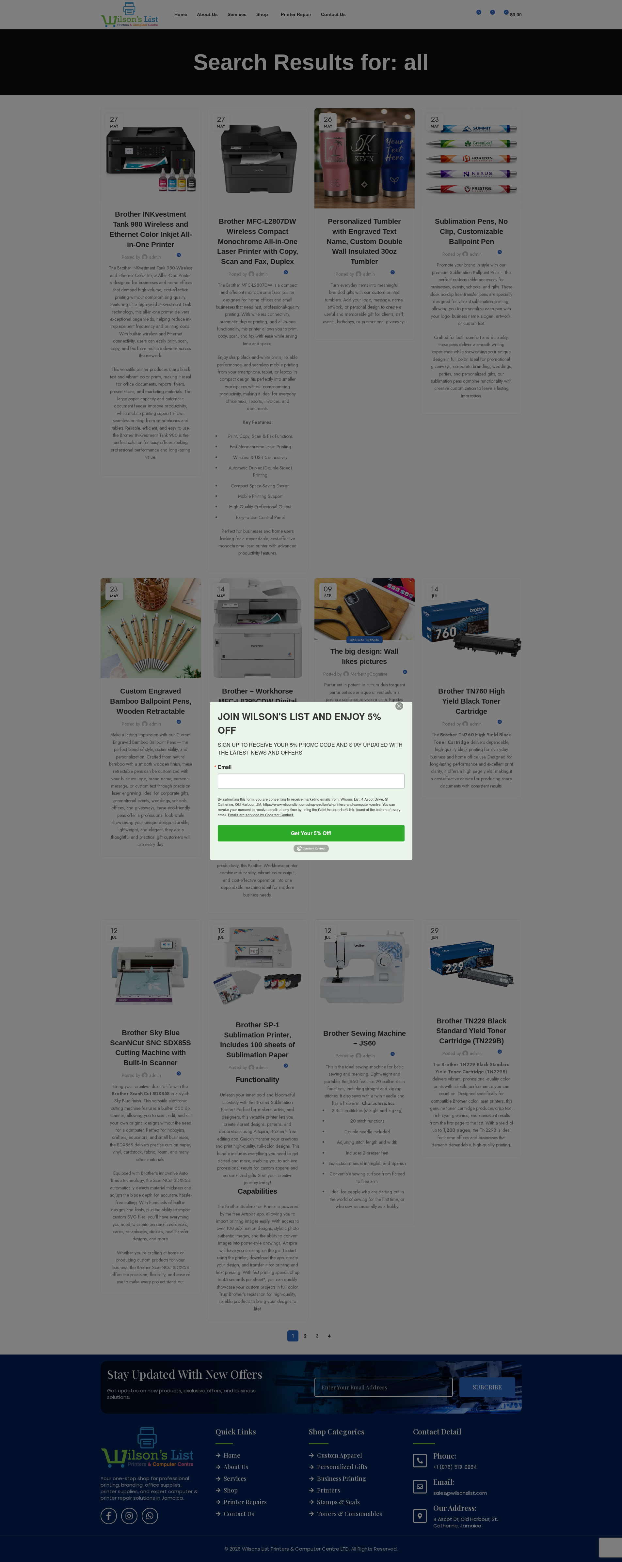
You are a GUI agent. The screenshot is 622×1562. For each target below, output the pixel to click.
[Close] (403, 710)
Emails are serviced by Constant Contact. (261, 814)
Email (224, 767)
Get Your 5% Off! (311, 833)
